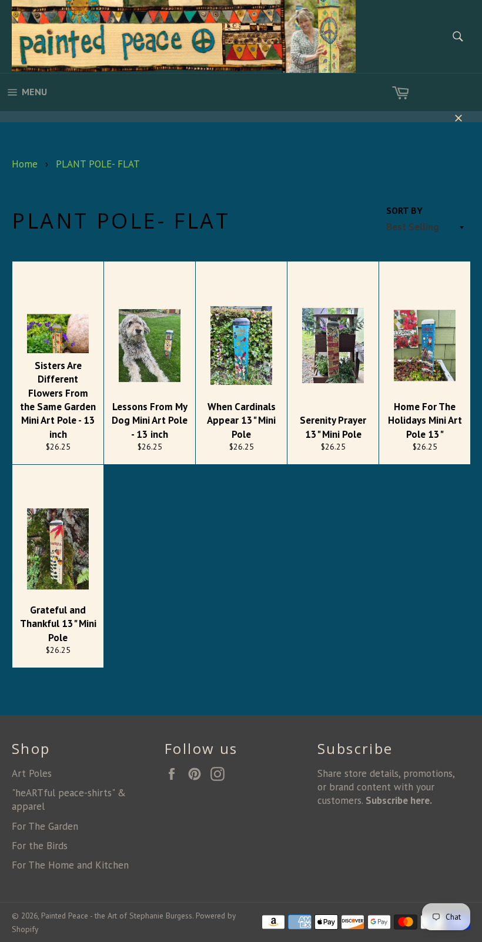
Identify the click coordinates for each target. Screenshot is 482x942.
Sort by (404, 210)
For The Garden (45, 826)
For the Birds (40, 845)
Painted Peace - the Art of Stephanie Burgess (116, 915)
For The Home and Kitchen (70, 865)
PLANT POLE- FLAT (98, 163)
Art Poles (32, 773)
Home (25, 163)
